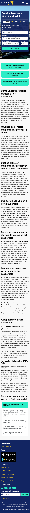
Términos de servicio (7, 477)
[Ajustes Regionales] (23, 3)
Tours (23, 22)
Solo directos (7, 27)
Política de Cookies (6, 471)
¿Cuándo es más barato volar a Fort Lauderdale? (13, 421)
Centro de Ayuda (6, 446)
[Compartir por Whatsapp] (5, 489)
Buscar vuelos (15, 48)
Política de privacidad (7, 474)
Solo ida (16, 26)
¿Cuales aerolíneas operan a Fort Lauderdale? (13, 404)
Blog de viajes (5, 498)
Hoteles (16, 22)
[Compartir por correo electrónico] (2, 489)
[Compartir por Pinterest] (13, 489)
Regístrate (25, 494)
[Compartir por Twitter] (10, 489)
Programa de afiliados (7, 481)
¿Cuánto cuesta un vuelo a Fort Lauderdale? (12, 433)
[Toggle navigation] (26, 2)
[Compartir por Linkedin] (15, 489)
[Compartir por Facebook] (7, 489)
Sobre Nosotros (5, 467)
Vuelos (8, 22)
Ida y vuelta (6, 26)
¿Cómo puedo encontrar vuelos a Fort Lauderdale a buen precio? (13, 427)
